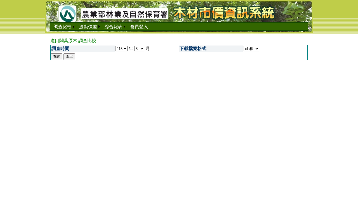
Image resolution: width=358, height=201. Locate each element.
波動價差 (88, 26)
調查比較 (63, 26)
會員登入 (139, 26)
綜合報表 (114, 26)
